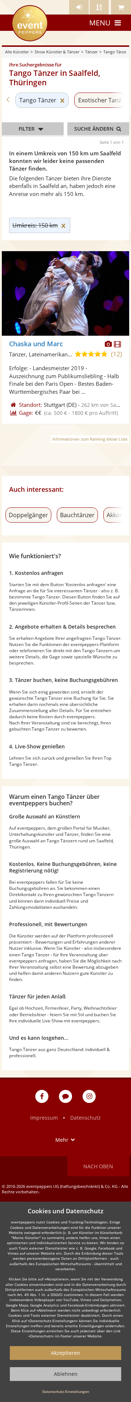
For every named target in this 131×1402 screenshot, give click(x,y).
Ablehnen (66, 1373)
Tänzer (91, 51)
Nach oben (98, 1166)
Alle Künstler (17, 51)
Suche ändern (94, 128)
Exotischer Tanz (99, 100)
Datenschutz (85, 1117)
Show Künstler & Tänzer (57, 51)
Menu (100, 23)
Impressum (44, 1117)
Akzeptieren (65, 1352)
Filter (27, 128)
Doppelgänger (28, 515)
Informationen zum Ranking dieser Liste (89, 439)
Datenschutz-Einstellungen (65, 1391)
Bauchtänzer (77, 515)
